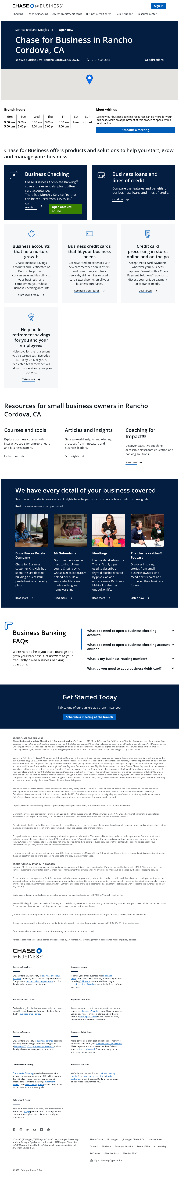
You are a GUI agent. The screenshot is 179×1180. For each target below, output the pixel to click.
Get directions (154, 60)
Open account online (61, 209)
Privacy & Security (124, 1146)
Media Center (155, 1139)
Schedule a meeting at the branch (89, 717)
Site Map (106, 1146)
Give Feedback (112, 1153)
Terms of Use (143, 1146)
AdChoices (95, 1153)
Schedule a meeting (135, 130)
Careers (94, 1146)
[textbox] (135, 120)
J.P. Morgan (112, 1139)
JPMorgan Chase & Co (133, 1139)
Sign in (159, 6)
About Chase (96, 1139)
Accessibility (160, 1146)
